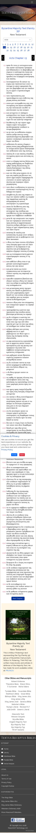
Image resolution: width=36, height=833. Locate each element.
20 (28, 47)
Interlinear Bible (9, 756)
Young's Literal (12, 707)
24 (14, 50)
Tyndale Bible (10, 691)
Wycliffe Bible (18, 719)
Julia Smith (11, 710)
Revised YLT (25, 707)
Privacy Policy (6, 782)
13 (4, 47)
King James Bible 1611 (9, 801)
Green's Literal (23, 710)
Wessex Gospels (18, 717)
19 (24, 47)
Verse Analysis (8, 764)
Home (5, 749)
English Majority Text (18, 722)
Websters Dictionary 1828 (10, 809)
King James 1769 (18, 699)
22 (7, 50)
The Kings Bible (7, 797)
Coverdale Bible (24, 691)
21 (31, 47)
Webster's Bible (18, 704)
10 (25, 44)
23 (11, 50)
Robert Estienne (18, 681)
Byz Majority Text (18, 725)
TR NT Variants (18, 730)
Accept (14, 454)
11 (29, 44)
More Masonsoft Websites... (11, 812)
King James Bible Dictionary (11, 805)
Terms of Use (6, 779)
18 (21, 47)
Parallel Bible (8, 760)
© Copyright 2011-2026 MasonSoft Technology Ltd (18, 827)
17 (18, 47)
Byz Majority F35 (18, 727)
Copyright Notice (7, 786)
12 (32, 44)
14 (7, 47)
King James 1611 (24, 696)
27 (24, 50)
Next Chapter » (18, 598)
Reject (22, 454)
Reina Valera (24, 687)
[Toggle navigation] (32, 2)
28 (28, 50)
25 (17, 50)
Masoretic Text (18, 714)
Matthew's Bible (12, 694)
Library (6, 753)
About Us (4, 775)
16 (14, 47)
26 (21, 50)
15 (11, 47)
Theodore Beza (12, 684)
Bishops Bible (10, 696)
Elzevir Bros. (25, 684)
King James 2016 (11, 702)
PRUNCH (10, 670)
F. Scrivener (12, 687)
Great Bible (25, 694)
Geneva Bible (25, 702)
